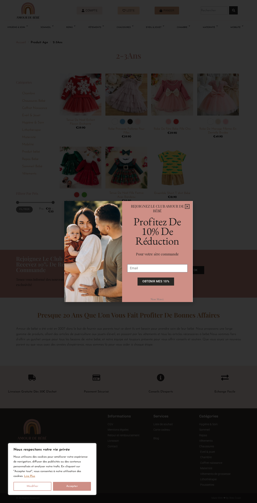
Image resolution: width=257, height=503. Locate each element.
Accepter (72, 486)
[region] (52, 469)
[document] (128, 251)
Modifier (32, 486)
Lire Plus (29, 476)
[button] (187, 206)
